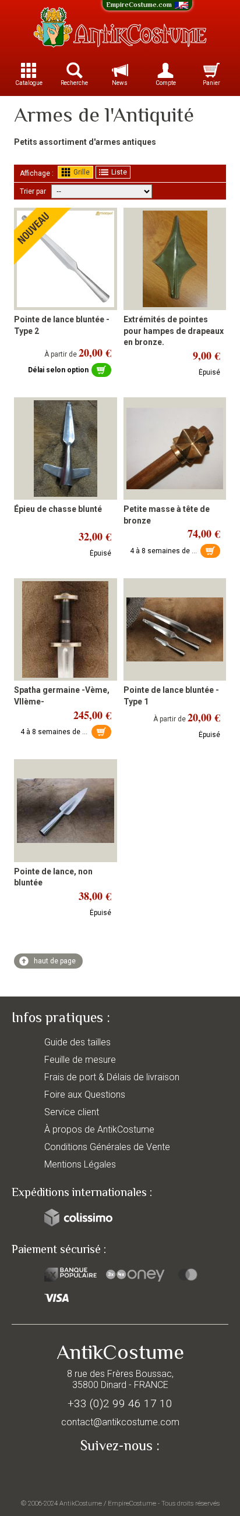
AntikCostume (80, 1503)
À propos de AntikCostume (99, 1129)
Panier (211, 83)
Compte (166, 83)
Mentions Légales (80, 1164)
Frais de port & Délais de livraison (111, 1077)
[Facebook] (120, 1473)
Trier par (33, 191)
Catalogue (29, 83)
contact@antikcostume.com (120, 1422)
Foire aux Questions (84, 1094)
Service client (71, 1112)
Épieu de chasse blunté (58, 509)
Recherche (74, 83)
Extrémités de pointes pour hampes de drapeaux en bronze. (173, 331)
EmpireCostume (132, 1503)
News (120, 83)
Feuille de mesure (80, 1059)
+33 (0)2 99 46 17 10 (120, 1403)
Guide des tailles (77, 1042)
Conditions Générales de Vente (107, 1146)
